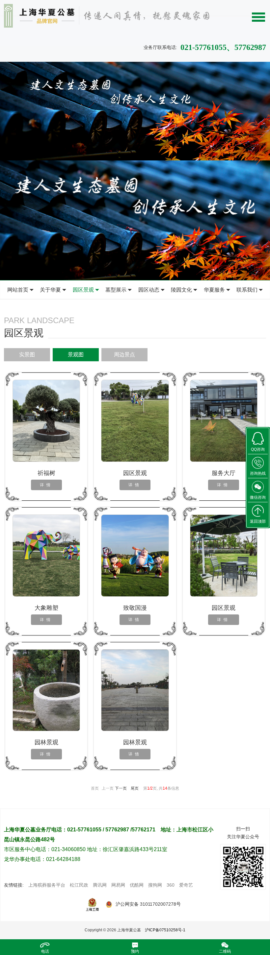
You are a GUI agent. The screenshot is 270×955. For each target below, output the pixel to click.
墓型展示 (115, 290)
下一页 (121, 788)
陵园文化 (181, 290)
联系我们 (246, 290)
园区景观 (83, 290)
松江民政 (79, 885)
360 (171, 885)
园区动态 (148, 290)
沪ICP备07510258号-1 (165, 930)
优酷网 (137, 885)
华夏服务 (214, 290)
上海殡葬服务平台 (46, 885)
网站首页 (17, 290)
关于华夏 (50, 290)
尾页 (135, 788)
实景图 (27, 354)
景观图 (76, 354)
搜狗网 (155, 885)
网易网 (118, 885)
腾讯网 (100, 885)
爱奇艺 (186, 885)
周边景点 (124, 354)
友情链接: (14, 885)
